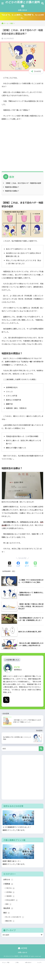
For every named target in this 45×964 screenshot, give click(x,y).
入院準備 (9, 892)
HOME (23, 948)
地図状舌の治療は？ (12, 191)
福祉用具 (8, 908)
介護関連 (8, 884)
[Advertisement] (22, 145)
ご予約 (16, 962)
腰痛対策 (9, 921)
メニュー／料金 (5, 962)
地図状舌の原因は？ (12, 187)
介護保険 (9, 896)
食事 (8, 904)
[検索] (41, 748)
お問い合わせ (22, 10)
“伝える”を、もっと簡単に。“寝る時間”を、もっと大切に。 (22, 16)
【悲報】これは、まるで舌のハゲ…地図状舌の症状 (23, 183)
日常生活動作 (11, 900)
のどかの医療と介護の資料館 (23, 4)
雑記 (13, 571)
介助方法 (9, 888)
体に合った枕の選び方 (14, 917)
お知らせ (7, 879)
